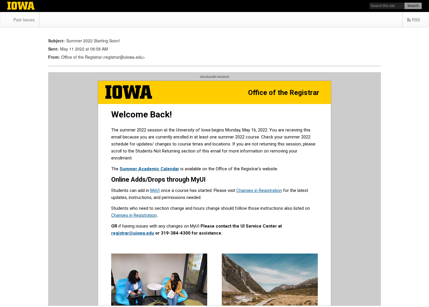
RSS (415, 19)
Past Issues (24, 19)
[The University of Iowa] (20, 6)
